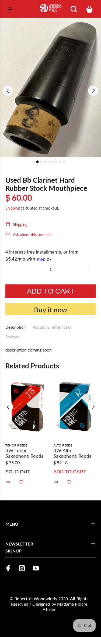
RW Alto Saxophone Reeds (72, 453)
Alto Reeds (62, 445)
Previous (8, 91)
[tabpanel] (50, 87)
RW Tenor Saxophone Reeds (24, 453)
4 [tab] (48, 161)
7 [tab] (60, 161)
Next (93, 91)
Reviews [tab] (12, 337)
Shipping (12, 208)
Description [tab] (15, 327)
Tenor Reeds (16, 445)
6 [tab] (56, 161)
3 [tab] (45, 161)
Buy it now (50, 309)
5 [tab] (52, 161)
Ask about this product (32, 234)
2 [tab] (41, 161)
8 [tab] (63, 161)
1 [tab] (37, 161)
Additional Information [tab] (53, 327)
